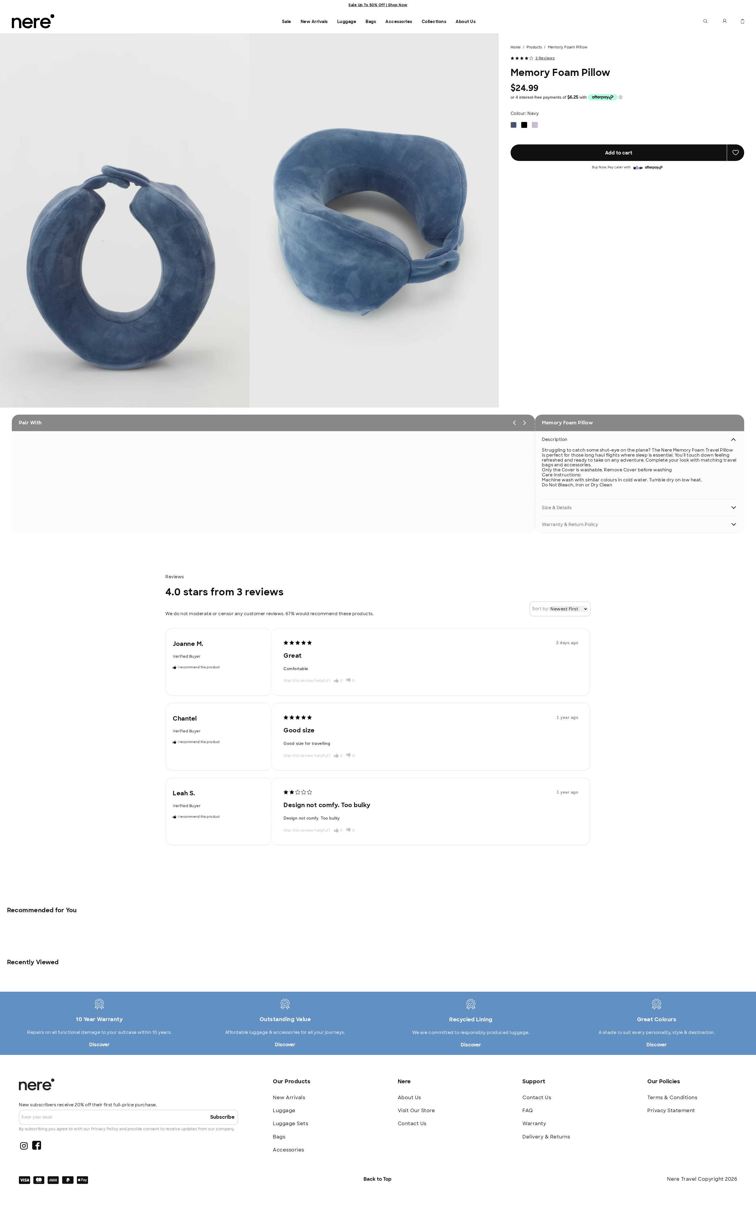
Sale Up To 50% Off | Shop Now (378, 5)
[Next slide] (524, 422)
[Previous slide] (514, 422)
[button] (705, 21)
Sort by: (540, 608)
